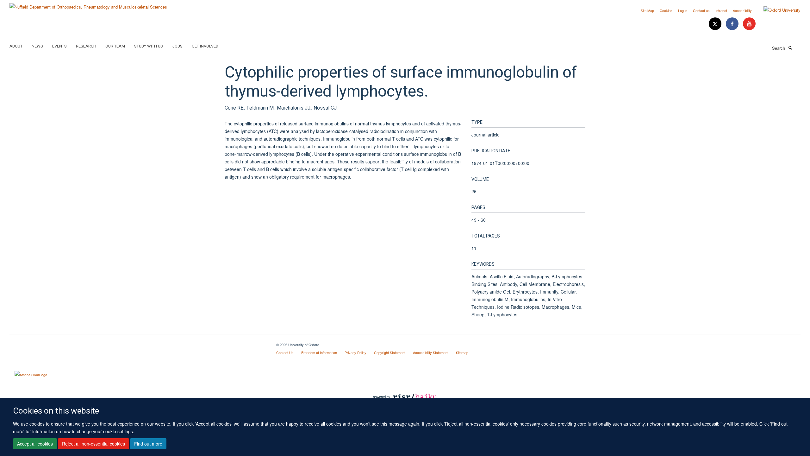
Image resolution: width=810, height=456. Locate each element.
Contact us (701, 10)
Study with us (148, 46)
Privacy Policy (355, 352)
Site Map (647, 10)
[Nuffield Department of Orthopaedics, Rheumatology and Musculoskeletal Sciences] (88, 5)
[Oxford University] (777, 10)
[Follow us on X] (716, 24)
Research (86, 46)
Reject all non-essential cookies (93, 443)
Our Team (115, 46)
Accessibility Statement (430, 352)
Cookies (666, 10)
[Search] (790, 47)
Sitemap (462, 352)
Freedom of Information (319, 352)
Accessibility (742, 10)
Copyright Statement (389, 352)
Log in (682, 10)
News (37, 46)
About (15, 46)
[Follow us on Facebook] (733, 24)
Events (59, 46)
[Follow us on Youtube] (749, 24)
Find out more (148, 443)
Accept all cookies (35, 443)
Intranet (721, 10)
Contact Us (285, 352)
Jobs (177, 46)
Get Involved (205, 46)
